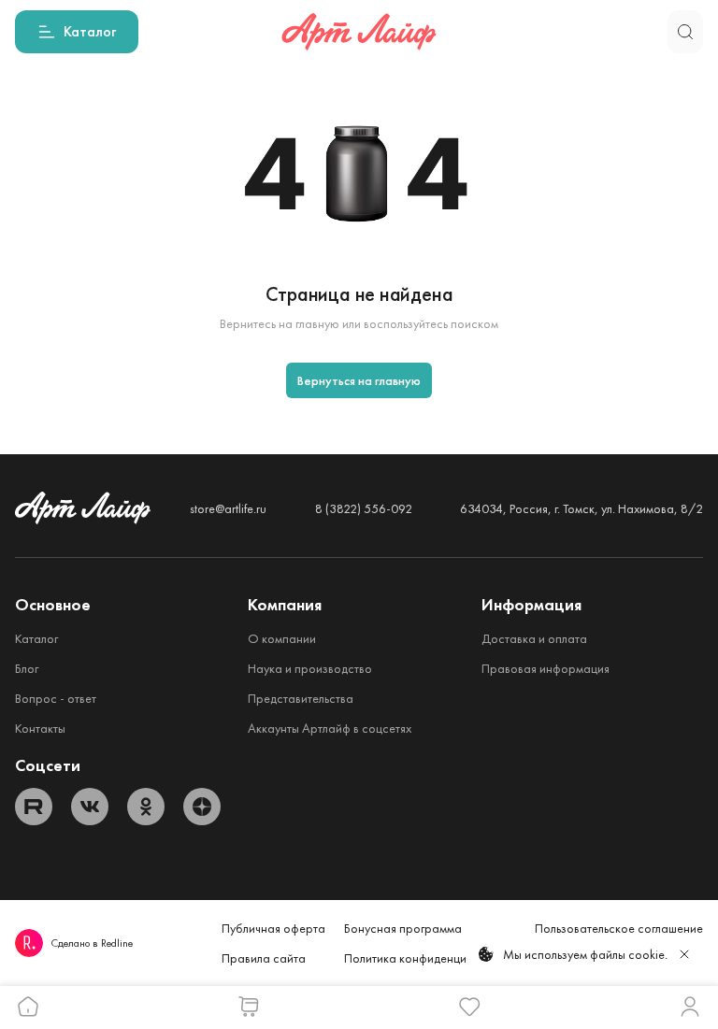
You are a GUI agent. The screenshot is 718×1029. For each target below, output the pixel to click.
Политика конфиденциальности (430, 958)
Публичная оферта (273, 928)
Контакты (40, 728)
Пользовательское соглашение (619, 928)
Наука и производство (310, 668)
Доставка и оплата (534, 638)
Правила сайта (264, 958)
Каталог (36, 638)
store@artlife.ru (228, 508)
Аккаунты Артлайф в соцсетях (329, 728)
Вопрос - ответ (55, 698)
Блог (26, 668)
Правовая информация (545, 668)
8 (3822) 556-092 (363, 508)
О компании (282, 638)
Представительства (300, 698)
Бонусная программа (403, 928)
